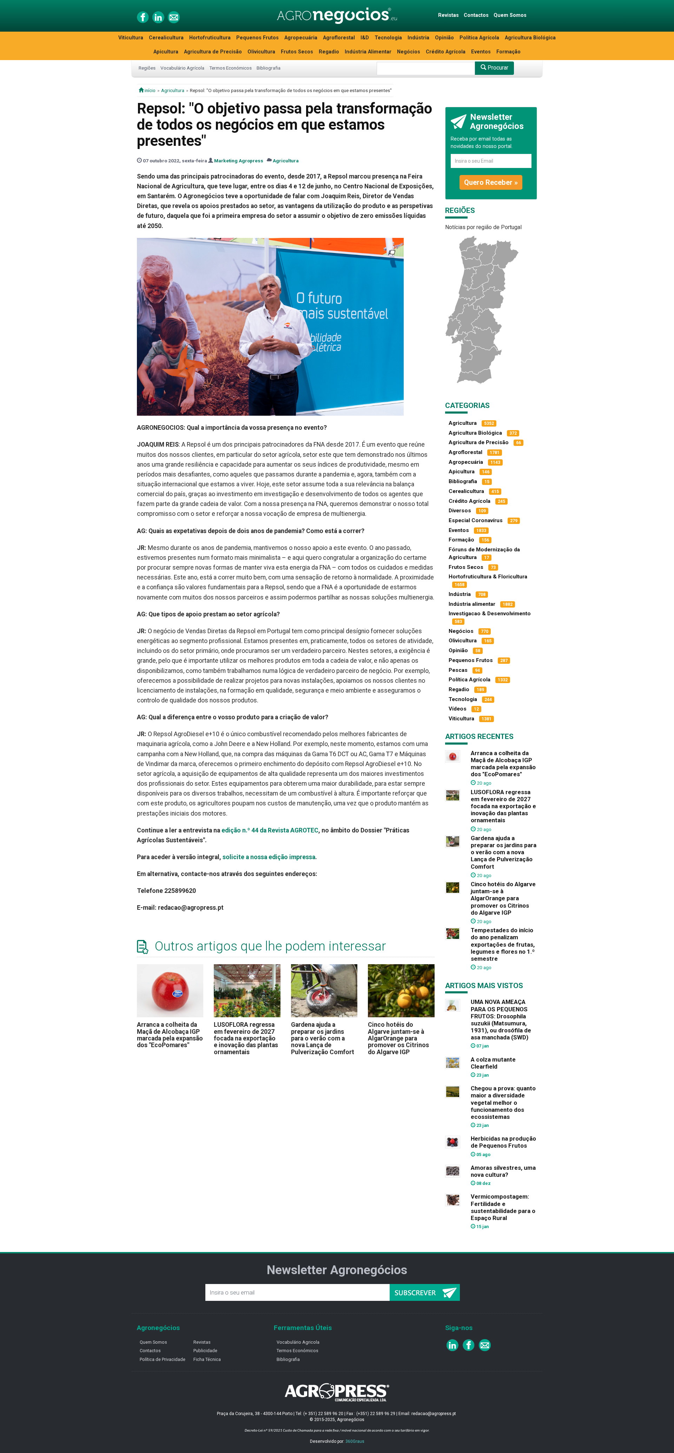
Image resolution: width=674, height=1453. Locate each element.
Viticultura (130, 38)
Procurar (497, 67)
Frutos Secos (297, 52)
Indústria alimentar (472, 604)
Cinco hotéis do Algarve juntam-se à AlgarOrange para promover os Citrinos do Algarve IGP (398, 1038)
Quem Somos (510, 15)
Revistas (448, 15)
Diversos (460, 510)
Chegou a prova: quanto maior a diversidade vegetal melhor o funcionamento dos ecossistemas (503, 1102)
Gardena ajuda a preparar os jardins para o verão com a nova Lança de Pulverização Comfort (322, 1038)
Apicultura (165, 52)
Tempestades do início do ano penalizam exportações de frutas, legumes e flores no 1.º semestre (503, 944)
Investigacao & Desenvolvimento (490, 613)
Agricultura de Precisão (213, 52)
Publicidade (205, 1350)
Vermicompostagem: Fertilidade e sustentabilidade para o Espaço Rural (503, 1207)
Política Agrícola (479, 38)
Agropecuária (300, 38)
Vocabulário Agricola (298, 1342)
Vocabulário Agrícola (182, 68)
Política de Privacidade (162, 1359)
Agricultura (172, 90)
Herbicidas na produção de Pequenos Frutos (503, 1142)
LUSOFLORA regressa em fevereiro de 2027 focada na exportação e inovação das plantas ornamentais (246, 1038)
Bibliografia (268, 68)
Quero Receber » (491, 182)
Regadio (329, 52)
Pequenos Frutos (257, 38)
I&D (365, 38)
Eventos (481, 52)
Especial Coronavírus (476, 520)
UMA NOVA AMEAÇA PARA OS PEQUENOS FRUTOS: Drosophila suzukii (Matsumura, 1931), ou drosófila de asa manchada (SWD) (501, 1019)
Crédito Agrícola (445, 52)
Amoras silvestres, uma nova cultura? (503, 1171)
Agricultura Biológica (530, 38)
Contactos (476, 15)
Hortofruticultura (210, 38)
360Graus (354, 1441)
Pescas (458, 670)
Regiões (147, 68)
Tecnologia (388, 38)
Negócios (408, 52)
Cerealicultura (166, 38)
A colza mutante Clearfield (493, 1063)
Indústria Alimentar (368, 52)
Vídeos (458, 709)
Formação (508, 52)
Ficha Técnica (207, 1359)
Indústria (418, 38)
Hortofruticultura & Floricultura (488, 576)
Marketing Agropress (238, 160)
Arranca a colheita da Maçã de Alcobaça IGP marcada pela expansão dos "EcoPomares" (170, 1035)
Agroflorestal (339, 38)
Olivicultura (261, 52)
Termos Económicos (230, 68)
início (150, 90)
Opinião (444, 38)
